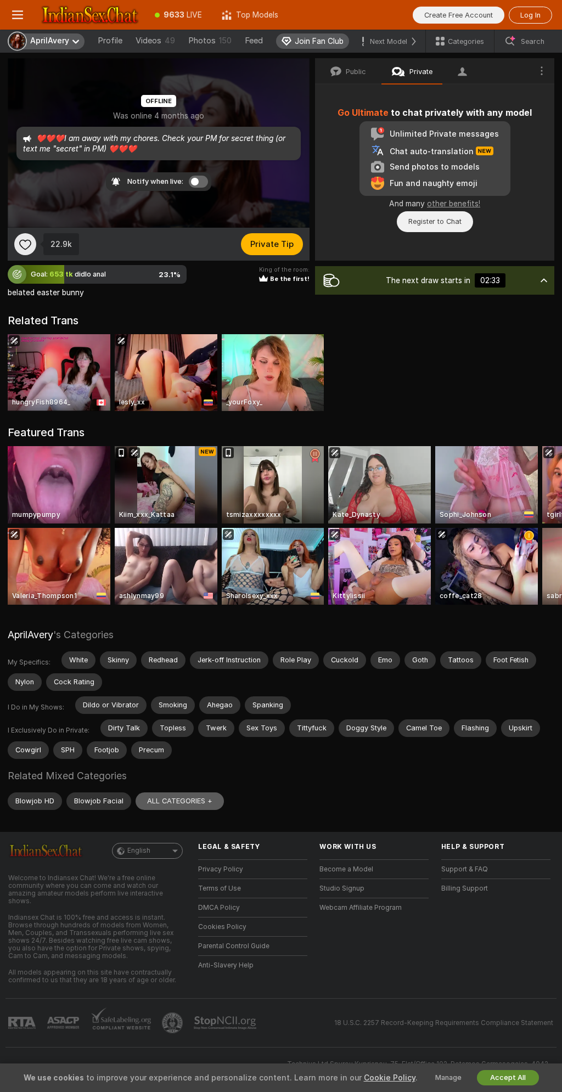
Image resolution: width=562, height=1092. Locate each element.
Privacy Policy (220, 869)
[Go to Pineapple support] (173, 1022)
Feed (254, 41)
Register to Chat (435, 221)
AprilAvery (30, 634)
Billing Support (464, 888)
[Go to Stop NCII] (226, 1022)
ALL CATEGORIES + (179, 801)
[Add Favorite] (25, 244)
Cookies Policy (222, 927)
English (138, 850)
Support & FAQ (464, 869)
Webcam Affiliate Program (360, 907)
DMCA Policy (219, 907)
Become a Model (346, 869)
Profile (110, 41)
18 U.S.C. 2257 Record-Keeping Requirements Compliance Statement (443, 1023)
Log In (530, 15)
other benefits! (453, 203)
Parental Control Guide (233, 946)
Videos (155, 41)
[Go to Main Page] (90, 15)
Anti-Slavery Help (226, 965)
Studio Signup (341, 888)
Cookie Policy (389, 1077)
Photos (210, 41)
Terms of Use (219, 888)
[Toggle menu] (17, 15)
